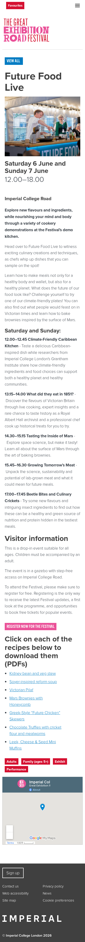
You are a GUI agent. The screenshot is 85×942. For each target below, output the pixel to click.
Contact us (10, 886)
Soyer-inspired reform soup (33, 681)
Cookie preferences (58, 900)
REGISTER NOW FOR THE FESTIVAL (31, 626)
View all (13, 60)
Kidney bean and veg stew (32, 673)
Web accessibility (15, 893)
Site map (9, 900)
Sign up (13, 873)
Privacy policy (53, 886)
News (47, 893)
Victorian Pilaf (21, 689)
